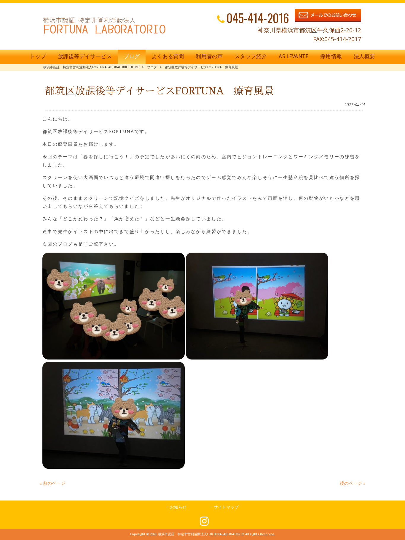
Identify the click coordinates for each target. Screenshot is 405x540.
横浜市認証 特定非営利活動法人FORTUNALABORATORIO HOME (91, 67)
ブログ (152, 67)
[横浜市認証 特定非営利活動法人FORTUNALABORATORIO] (104, 33)
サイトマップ (226, 507)
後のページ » (353, 483)
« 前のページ (52, 483)
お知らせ (178, 507)
